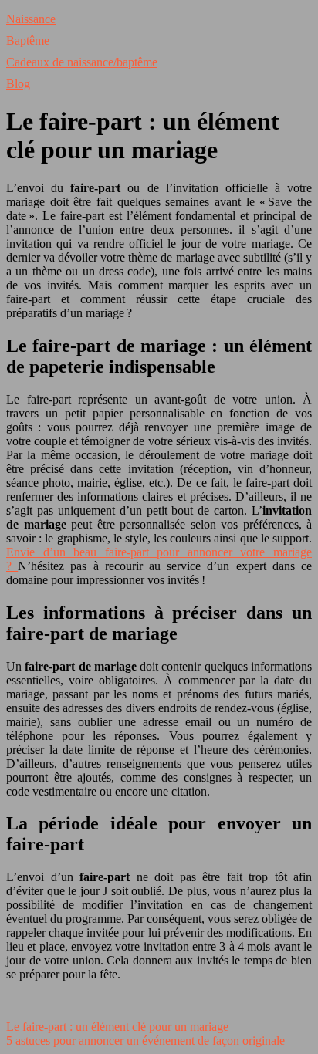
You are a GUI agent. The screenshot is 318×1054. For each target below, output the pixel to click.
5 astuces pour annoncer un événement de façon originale (145, 1040)
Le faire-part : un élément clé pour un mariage (117, 1026)
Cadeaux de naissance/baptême (81, 62)
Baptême (27, 40)
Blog (18, 83)
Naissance (31, 18)
